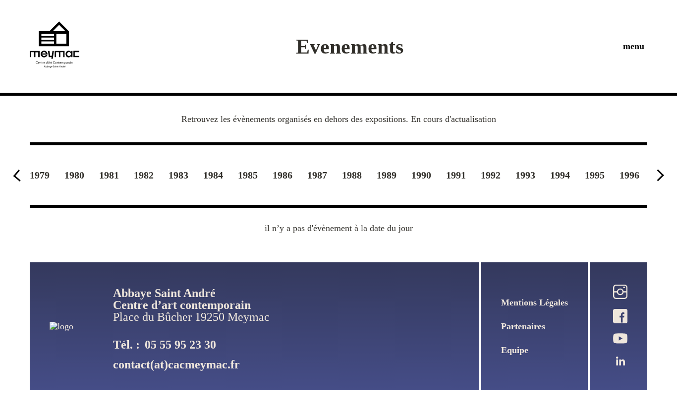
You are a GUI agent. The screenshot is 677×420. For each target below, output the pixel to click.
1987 (317, 175)
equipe (514, 350)
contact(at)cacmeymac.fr (176, 364)
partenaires (523, 326)
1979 (40, 175)
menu (633, 46)
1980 (74, 175)
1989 (386, 175)
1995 (595, 175)
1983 (178, 175)
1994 (560, 175)
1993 (525, 175)
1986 (282, 175)
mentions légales (534, 302)
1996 (629, 175)
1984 (213, 175)
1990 (421, 175)
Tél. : (164, 345)
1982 (144, 175)
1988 (352, 175)
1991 (456, 175)
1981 (109, 175)
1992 (491, 175)
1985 (248, 175)
